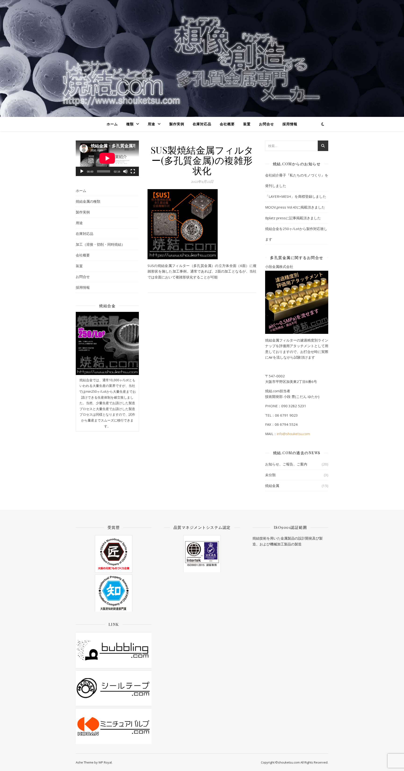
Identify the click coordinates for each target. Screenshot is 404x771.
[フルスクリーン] (132, 171)
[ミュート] (125, 171)
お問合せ (266, 124)
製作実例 (176, 124)
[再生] (81, 171)
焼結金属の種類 (88, 201)
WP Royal (105, 762)
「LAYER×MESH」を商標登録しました (295, 196)
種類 (130, 124)
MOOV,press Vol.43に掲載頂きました (295, 207)
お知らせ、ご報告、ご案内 (286, 464)
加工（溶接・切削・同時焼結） (100, 244)
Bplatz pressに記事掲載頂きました (293, 218)
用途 (151, 124)
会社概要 (227, 124)
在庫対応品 (202, 124)
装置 (247, 124)
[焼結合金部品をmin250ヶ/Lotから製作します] (107, 343)
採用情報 (289, 124)
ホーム (112, 124)
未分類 (270, 474)
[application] (107, 158)
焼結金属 (272, 485)
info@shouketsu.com (293, 433)
